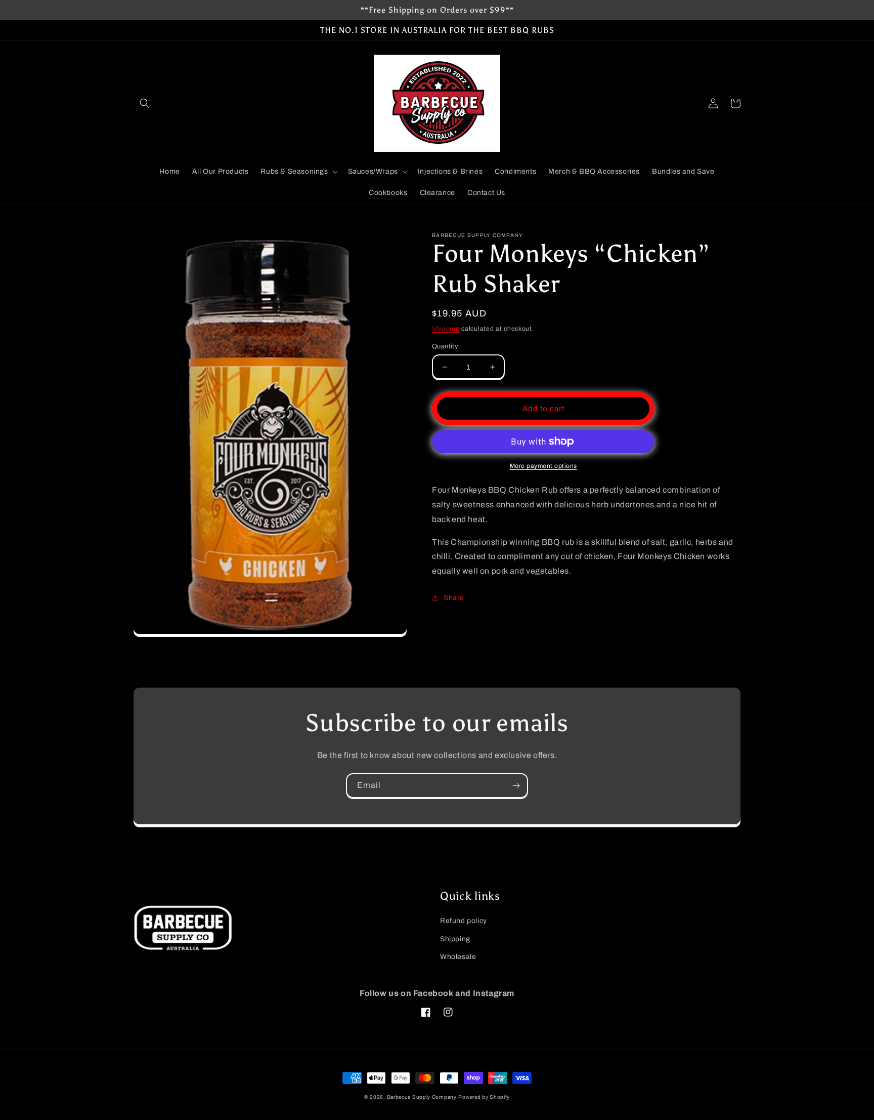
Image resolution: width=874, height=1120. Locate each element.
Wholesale (458, 957)
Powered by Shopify (484, 1097)
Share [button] (454, 598)
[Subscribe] (516, 785)
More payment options (543, 465)
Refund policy (463, 921)
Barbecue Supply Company (422, 1097)
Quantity (445, 346)
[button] (145, 103)
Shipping (446, 328)
